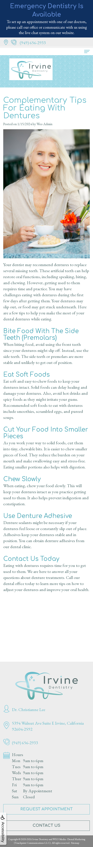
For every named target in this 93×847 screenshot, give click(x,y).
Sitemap (75, 843)
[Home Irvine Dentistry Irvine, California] (46, 686)
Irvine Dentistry (40, 839)
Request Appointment (46, 809)
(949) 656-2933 (33, 42)
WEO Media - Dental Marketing (69, 839)
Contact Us (46, 825)
